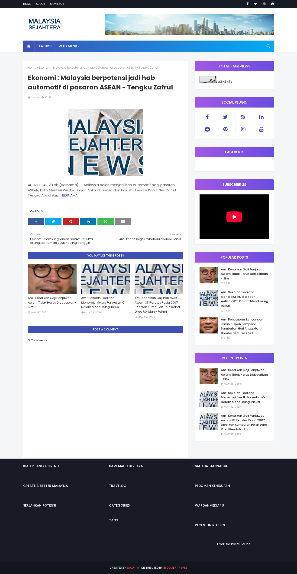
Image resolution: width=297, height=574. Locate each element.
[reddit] (207, 129)
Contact (57, 4)
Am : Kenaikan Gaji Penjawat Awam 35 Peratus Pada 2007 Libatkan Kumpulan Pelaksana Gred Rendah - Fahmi (157, 305)
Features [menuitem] (45, 46)
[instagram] (264, 4)
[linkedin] (261, 117)
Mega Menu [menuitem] (67, 46)
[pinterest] (271, 4)
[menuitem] (29, 46)
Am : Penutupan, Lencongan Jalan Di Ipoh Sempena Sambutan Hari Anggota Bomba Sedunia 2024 (242, 326)
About (40, 4)
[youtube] (261, 129)
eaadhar (133, 568)
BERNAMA (70, 195)
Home (27, 4)
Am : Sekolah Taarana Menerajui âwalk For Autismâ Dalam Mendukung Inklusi (102, 302)
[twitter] (255, 4)
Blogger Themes (175, 568)
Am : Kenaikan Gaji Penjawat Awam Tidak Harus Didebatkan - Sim (52, 302)
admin (35, 97)
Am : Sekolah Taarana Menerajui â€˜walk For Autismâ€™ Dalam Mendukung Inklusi (244, 299)
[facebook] (247, 4)
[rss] (243, 117)
